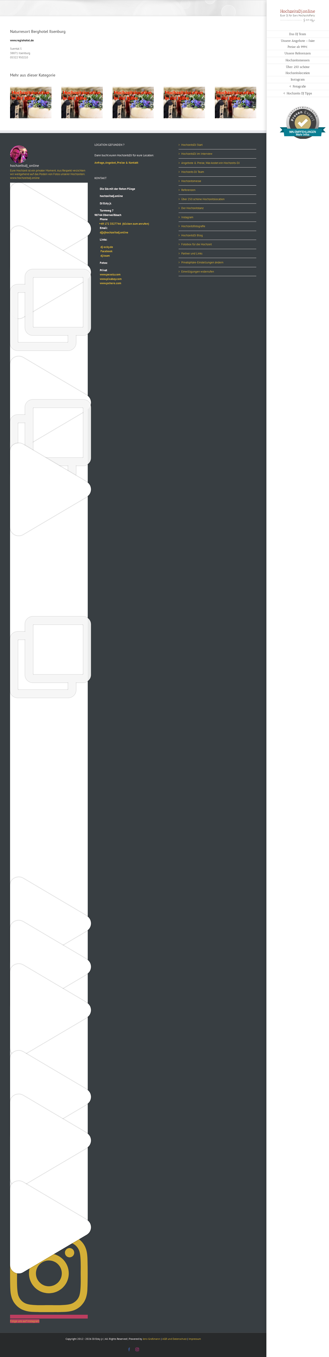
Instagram (187, 217)
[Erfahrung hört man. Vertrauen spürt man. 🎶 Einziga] (49, 185)
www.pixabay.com (108, 279)
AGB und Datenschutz (174, 1338)
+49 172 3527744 (108, 224)
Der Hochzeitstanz (192, 208)
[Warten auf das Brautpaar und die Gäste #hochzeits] (49, 836)
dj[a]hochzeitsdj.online (111, 232)
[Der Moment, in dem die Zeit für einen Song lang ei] (49, 619)
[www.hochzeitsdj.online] (49, 706)
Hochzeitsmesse (191, 181)
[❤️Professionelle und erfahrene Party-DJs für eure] (49, 879)
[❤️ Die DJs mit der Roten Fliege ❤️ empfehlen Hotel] (49, 402)
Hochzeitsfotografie (193, 226)
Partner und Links (191, 253)
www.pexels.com (107, 274)
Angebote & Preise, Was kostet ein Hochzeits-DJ (210, 163)
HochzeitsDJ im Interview (196, 154)
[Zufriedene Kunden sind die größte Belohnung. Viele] (49, 575)
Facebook (103, 251)
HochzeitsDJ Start (192, 145)
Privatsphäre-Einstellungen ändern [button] (202, 262)
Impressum (195, 1338)
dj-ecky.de (103, 247)
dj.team (102, 256)
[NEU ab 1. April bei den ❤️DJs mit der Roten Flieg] (49, 1053)
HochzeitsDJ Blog (192, 235)
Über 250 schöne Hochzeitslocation (202, 199)
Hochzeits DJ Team (192, 172)
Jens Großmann (151, 1338)
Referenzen (188, 190)
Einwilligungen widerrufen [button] (197, 271)
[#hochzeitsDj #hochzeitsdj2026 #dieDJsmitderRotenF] (49, 749)
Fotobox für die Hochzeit (196, 244)
